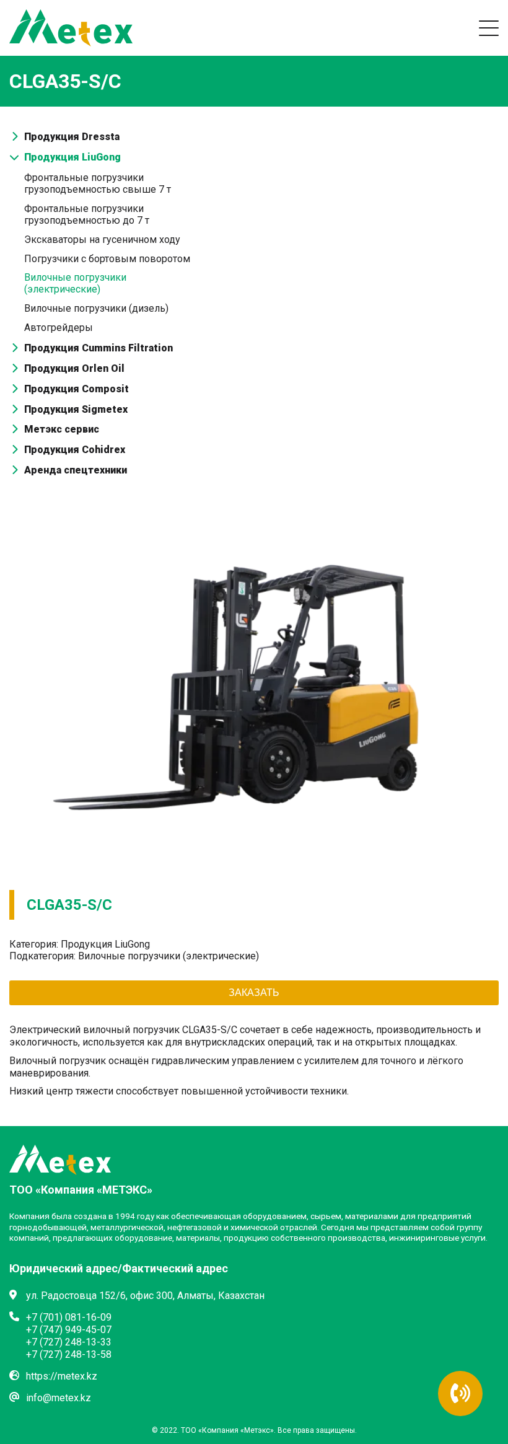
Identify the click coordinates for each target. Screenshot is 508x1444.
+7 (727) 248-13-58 (69, 1354)
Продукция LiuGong (72, 157)
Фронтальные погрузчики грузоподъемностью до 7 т (86, 214)
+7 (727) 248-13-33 (69, 1342)
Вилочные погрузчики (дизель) (96, 308)
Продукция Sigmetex (76, 409)
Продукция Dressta (72, 137)
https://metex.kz (61, 1376)
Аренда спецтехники (75, 470)
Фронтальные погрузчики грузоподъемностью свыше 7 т (97, 183)
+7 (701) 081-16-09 (69, 1317)
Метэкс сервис (61, 429)
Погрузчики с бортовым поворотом (107, 259)
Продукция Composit (76, 389)
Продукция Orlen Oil (74, 368)
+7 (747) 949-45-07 (69, 1330)
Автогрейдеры (58, 327)
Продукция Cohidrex (74, 450)
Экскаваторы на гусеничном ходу (102, 239)
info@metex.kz (58, 1398)
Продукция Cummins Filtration (98, 348)
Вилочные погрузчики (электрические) (75, 283)
